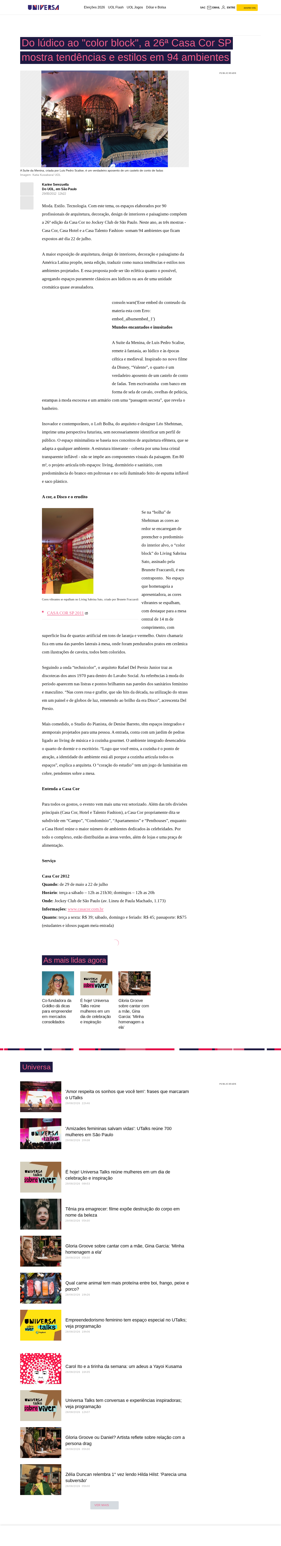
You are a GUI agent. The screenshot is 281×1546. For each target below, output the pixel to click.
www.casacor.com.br (85, 909)
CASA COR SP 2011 (65, 612)
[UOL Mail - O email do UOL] (213, 7)
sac (203, 7)
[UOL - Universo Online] (62, 7)
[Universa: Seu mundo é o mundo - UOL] (43, 7)
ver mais (101, 1505)
